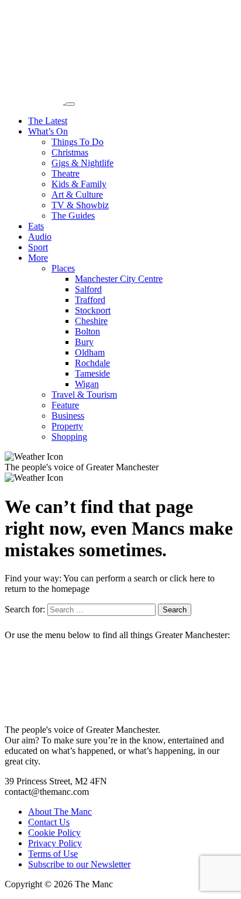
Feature (65, 405)
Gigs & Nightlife (82, 163)
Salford (88, 289)
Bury (84, 342)
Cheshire (91, 321)
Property (67, 426)
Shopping (69, 437)
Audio (39, 237)
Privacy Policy (55, 843)
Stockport (93, 310)
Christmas (69, 152)
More (38, 258)
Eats (36, 226)
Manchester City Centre (119, 279)
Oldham (90, 352)
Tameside (92, 373)
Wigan (87, 384)
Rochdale (92, 363)
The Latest (47, 121)
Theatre (65, 173)
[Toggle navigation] (70, 104)
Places (63, 268)
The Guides (73, 216)
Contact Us (49, 822)
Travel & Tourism (84, 394)
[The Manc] (35, 101)
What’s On (48, 131)
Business (67, 416)
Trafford (90, 300)
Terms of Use (53, 854)
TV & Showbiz (80, 205)
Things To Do (77, 142)
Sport (38, 247)
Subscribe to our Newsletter (79, 864)
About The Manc (60, 812)
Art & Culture (77, 194)
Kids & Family (78, 184)
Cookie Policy (54, 833)
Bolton (87, 331)
